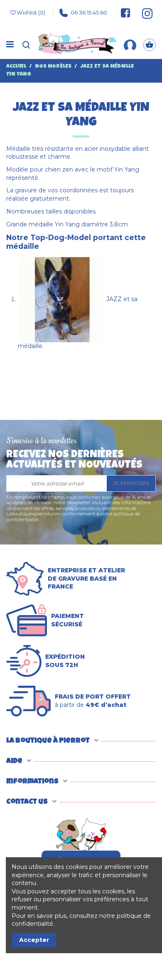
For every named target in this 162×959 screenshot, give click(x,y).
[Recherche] (26, 44)
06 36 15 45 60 (89, 12)
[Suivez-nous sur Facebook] (125, 13)
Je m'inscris (131, 483)
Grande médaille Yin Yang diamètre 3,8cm (67, 224)
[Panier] (150, 44)
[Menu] (9, 45)
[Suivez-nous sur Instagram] (144, 13)
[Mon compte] (130, 44)
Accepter (34, 940)
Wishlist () (31, 12)
